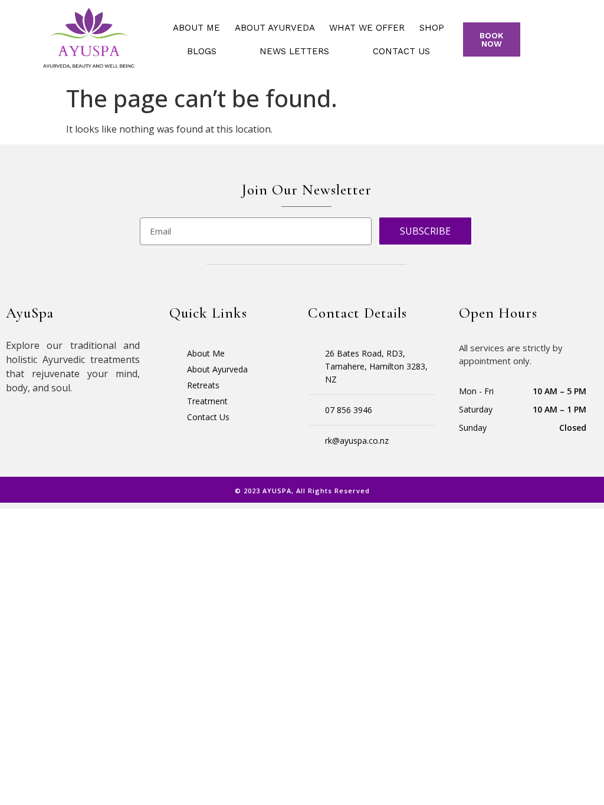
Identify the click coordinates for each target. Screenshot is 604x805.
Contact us (401, 51)
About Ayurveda (275, 27)
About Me (196, 27)
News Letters (294, 51)
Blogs (201, 51)
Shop (431, 27)
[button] (491, 39)
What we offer (367, 27)
